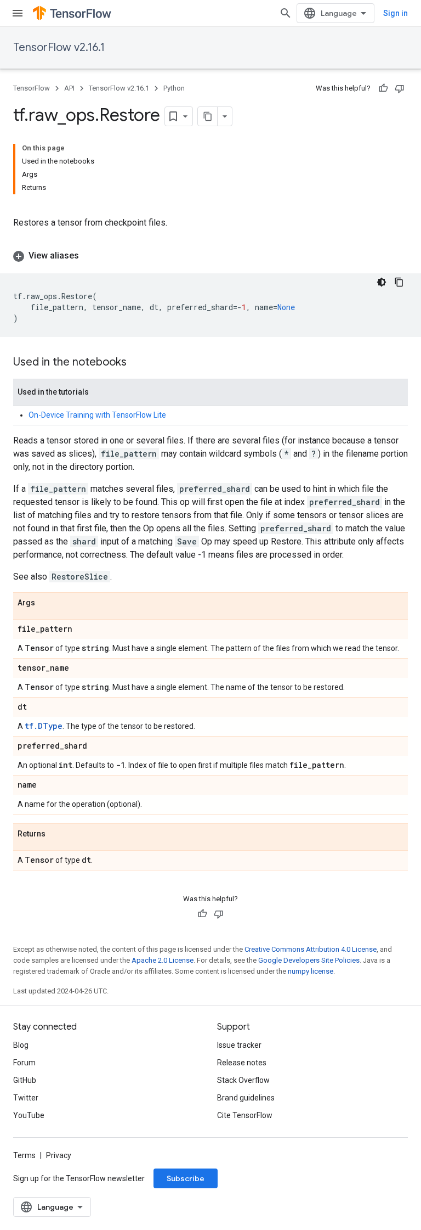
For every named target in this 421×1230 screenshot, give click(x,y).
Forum (24, 1062)
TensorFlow (31, 88)
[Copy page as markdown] (208, 116)
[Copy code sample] (399, 282)
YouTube (28, 1115)
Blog (21, 1045)
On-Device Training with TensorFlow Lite (97, 415)
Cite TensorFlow (244, 1115)
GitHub (24, 1080)
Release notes (241, 1062)
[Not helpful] (399, 88)
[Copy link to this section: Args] (46, 603)
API (69, 88)
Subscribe (185, 1178)
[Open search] (285, 13)
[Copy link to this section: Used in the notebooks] (138, 362)
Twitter (25, 1097)
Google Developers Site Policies (309, 960)
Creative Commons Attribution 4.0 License (310, 949)
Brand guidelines (246, 1097)
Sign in (395, 13)
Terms (24, 1155)
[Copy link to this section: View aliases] (90, 255)
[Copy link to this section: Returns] (56, 834)
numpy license (310, 971)
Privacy (58, 1155)
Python (174, 88)
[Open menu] (18, 13)
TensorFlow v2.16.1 (59, 47)
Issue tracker (239, 1045)
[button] (210, 255)
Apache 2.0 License (163, 960)
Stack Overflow (243, 1080)
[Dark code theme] (381, 282)
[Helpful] (383, 88)
